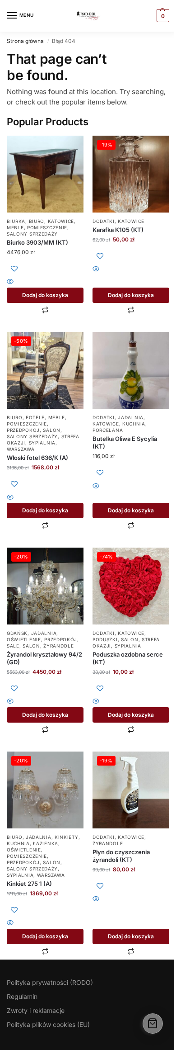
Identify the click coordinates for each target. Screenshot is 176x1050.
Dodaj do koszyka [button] (45, 295)
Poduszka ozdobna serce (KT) (128, 658)
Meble (15, 227)
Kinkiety (67, 837)
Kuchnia (133, 423)
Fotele (35, 417)
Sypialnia (42, 442)
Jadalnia (131, 417)
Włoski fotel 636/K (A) (37, 457)
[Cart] (153, 1023)
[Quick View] (45, 282)
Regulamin (22, 996)
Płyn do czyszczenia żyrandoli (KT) (121, 855)
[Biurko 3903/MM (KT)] (45, 174)
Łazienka (45, 843)
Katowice (61, 221)
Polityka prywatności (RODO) (50, 982)
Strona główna (25, 41)
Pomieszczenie (47, 227)
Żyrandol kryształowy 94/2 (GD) (44, 658)
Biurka (16, 221)
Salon (51, 430)
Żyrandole (58, 645)
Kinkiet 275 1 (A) (29, 883)
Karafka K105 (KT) (118, 229)
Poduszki (105, 639)
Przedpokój (23, 430)
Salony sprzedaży (32, 233)
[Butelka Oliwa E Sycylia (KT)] (131, 370)
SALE (13, 645)
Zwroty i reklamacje (36, 1010)
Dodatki (104, 221)
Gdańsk (17, 633)
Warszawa (21, 449)
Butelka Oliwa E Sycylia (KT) (125, 442)
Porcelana (108, 430)
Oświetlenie (24, 639)
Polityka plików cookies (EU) (48, 1024)
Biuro (37, 221)
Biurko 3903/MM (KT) (37, 242)
